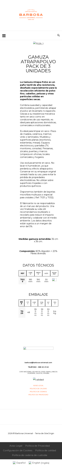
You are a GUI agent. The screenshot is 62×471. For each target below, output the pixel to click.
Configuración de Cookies (17, 450)
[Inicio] (31, 23)
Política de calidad (45, 450)
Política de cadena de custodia (29, 455)
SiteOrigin (49, 433)
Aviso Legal (15, 445)
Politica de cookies (38, 392)
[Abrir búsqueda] (58, 35)
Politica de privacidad (38, 395)
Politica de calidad (38, 389)
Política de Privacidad (37, 445)
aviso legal (38, 386)
